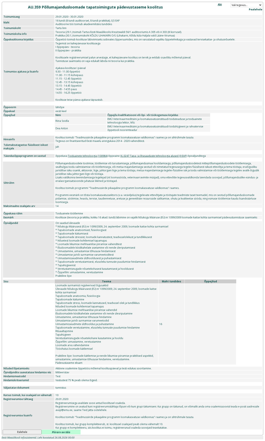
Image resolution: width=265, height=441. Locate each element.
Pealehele (255, 9)
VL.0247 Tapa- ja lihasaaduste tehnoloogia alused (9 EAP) (153, 156)
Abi (220, 4)
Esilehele (22, 432)
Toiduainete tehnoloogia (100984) (88, 156)
